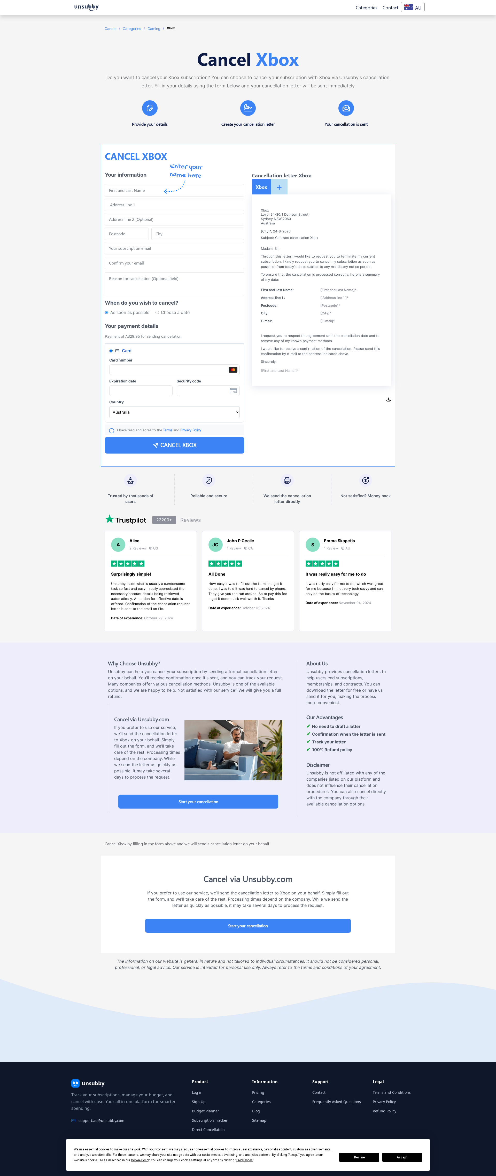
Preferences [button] (244, 1160)
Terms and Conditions (392, 1092)
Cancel (110, 28)
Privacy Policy (384, 1101)
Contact (319, 1092)
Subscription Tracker (210, 1120)
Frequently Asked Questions (336, 1101)
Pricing (258, 1092)
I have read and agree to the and (159, 429)
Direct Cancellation (208, 1129)
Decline (359, 1157)
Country (116, 402)
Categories (132, 28)
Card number (121, 360)
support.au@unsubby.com (101, 1120)
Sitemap (259, 1120)
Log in (197, 1092)
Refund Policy (384, 1111)
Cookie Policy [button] (140, 1160)
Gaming (154, 28)
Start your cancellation (198, 801)
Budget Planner (205, 1111)
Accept (402, 1157)
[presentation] (174, 263)
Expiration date (122, 381)
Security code (189, 381)
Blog (256, 1111)
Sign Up (199, 1101)
